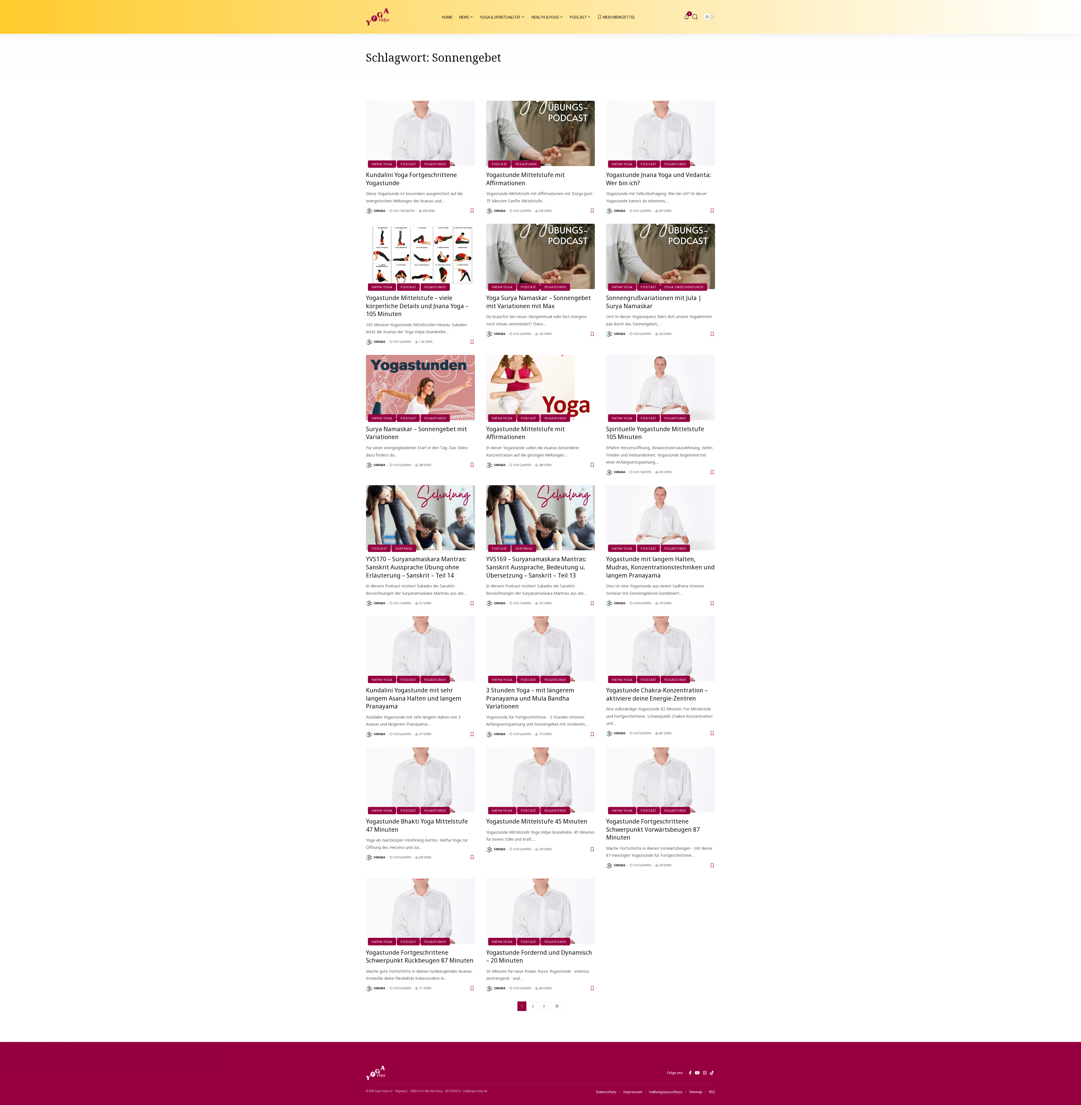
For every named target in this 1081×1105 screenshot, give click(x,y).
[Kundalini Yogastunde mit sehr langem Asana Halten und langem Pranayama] (420, 648)
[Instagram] (705, 1073)
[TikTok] (712, 1073)
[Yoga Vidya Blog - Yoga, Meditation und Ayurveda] (377, 16)
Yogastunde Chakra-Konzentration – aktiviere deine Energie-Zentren (657, 694)
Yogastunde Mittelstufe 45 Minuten (536, 821)
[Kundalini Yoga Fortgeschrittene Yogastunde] (420, 133)
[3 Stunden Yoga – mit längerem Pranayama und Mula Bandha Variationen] (540, 648)
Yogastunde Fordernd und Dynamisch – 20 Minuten (539, 956)
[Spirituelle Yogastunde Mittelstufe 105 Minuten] (660, 387)
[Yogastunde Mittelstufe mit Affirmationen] (540, 133)
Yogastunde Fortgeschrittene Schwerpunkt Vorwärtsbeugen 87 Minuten (653, 829)
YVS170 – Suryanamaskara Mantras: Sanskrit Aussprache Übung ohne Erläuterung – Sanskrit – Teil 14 (416, 566)
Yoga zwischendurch (683, 287)
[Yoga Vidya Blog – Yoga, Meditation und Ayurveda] (375, 1073)
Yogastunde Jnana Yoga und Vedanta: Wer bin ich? (658, 178)
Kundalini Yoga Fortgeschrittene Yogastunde (411, 178)
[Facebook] (690, 1073)
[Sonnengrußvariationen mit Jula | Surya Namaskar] (660, 256)
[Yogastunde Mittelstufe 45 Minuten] (540, 780)
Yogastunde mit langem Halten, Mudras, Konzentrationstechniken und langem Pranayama (660, 566)
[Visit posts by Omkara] (369, 211)
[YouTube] (697, 1073)
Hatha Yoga (382, 164)
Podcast (408, 164)
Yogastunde (435, 164)
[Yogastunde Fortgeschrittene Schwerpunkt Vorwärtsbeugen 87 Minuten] (660, 780)
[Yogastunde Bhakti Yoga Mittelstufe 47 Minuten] (420, 780)
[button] (695, 17)
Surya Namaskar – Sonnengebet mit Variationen (416, 432)
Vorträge (403, 548)
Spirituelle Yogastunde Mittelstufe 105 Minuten (655, 432)
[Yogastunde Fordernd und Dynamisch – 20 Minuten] (540, 911)
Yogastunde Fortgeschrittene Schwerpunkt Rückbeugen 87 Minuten (420, 956)
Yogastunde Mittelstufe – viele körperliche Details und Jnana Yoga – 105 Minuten (417, 305)
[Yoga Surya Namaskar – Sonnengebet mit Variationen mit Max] (540, 256)
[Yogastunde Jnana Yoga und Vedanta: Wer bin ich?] (660, 133)
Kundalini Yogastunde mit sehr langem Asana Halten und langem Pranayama (413, 698)
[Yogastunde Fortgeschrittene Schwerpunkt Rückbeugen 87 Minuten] (420, 911)
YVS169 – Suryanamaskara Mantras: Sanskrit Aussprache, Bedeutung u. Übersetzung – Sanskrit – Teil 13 (536, 566)
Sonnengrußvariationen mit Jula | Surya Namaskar (654, 301)
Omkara (379, 211)
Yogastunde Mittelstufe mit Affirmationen (525, 178)
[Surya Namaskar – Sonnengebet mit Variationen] (420, 387)
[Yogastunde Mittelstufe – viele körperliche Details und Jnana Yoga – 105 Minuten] (420, 256)
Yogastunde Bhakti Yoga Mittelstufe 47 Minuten (417, 825)
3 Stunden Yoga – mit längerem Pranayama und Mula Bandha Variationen (530, 698)
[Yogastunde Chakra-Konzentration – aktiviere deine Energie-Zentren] (660, 648)
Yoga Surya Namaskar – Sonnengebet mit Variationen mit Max (538, 301)
